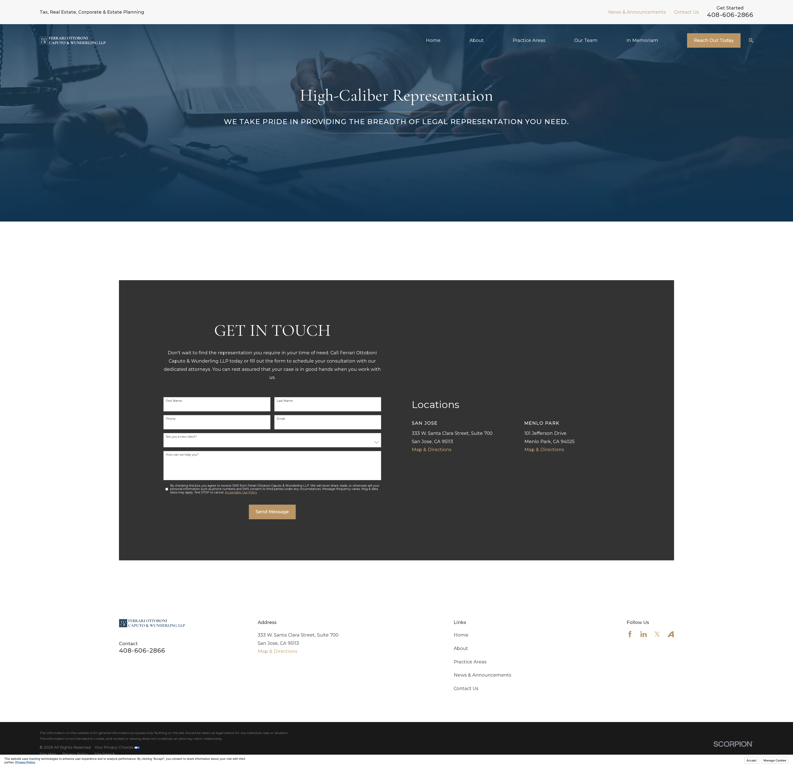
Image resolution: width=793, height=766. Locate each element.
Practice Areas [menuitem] (529, 40)
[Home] (73, 40)
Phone (171, 419)
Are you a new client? (181, 437)
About (461, 648)
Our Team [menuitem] (585, 40)
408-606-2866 (730, 14)
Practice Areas (470, 662)
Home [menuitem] (433, 40)
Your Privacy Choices (114, 747)
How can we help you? (182, 455)
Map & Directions (431, 449)
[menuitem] (48, 754)
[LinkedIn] (643, 634)
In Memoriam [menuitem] (642, 40)
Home (461, 635)
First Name (174, 401)
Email (281, 419)
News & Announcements (637, 12)
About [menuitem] (476, 40)
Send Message (272, 512)
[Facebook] (630, 634)
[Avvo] (671, 634)
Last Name (285, 401)
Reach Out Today (714, 40)
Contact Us (686, 12)
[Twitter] (657, 634)
